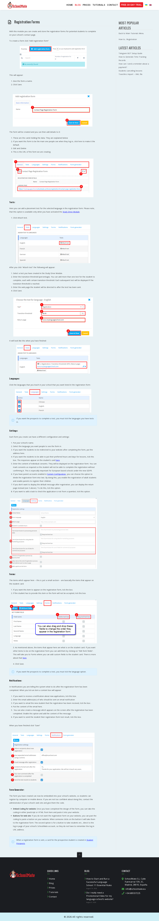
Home (69, 5)
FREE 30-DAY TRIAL (131, 4)
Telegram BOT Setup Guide (130, 53)
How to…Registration (128, 39)
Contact (112, 5)
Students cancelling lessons (130, 71)
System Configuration (56, 474)
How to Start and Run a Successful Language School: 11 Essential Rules (99, 882)
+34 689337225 (132, 893)
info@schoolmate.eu (135, 889)
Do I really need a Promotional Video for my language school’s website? (99, 896)
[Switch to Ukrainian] (145, 5)
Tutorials (99, 5)
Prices (87, 5)
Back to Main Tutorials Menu (131, 33)
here (58, 460)
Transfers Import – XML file (130, 74)
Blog (78, 5)
